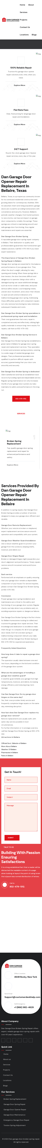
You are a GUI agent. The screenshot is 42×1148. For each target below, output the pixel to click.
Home (22, 5)
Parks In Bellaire (7, 755)
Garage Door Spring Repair (14, 1104)
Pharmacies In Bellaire (9, 752)
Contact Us (25, 27)
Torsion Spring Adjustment (14, 1125)
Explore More (20, 85)
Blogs (34, 34)
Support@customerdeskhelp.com (22, 997)
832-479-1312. (21, 399)
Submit (11, 838)
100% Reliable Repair (21, 67)
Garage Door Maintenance (14, 1115)
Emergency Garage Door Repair (16, 1120)
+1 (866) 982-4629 (24, 1007)
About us (7, 1059)
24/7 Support (21, 149)
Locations (24, 34)
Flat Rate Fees (21, 109)
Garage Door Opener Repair (14, 1109)
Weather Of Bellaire (8, 749)
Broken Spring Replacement (14, 442)
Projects (23, 20)
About (31, 5)
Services (23, 12)
